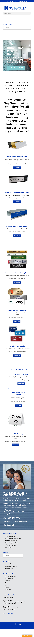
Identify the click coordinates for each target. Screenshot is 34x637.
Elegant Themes (14, 626)
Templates (8, 589)
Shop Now (17, 167)
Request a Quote (10, 578)
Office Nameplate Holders (13, 538)
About (6, 583)
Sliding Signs (8, 547)
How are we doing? (11, 576)
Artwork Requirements (12, 564)
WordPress (26, 626)
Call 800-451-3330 (11, 518)
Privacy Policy (9, 568)
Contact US (8, 525)
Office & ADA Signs (10, 545)
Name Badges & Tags (11, 543)
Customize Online (16, 68)
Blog (6, 585)
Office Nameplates (10, 536)
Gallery (7, 587)
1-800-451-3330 (8, 597)
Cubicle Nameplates (11, 541)
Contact (7, 581)
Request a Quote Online (15, 521)
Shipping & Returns (11, 566)
